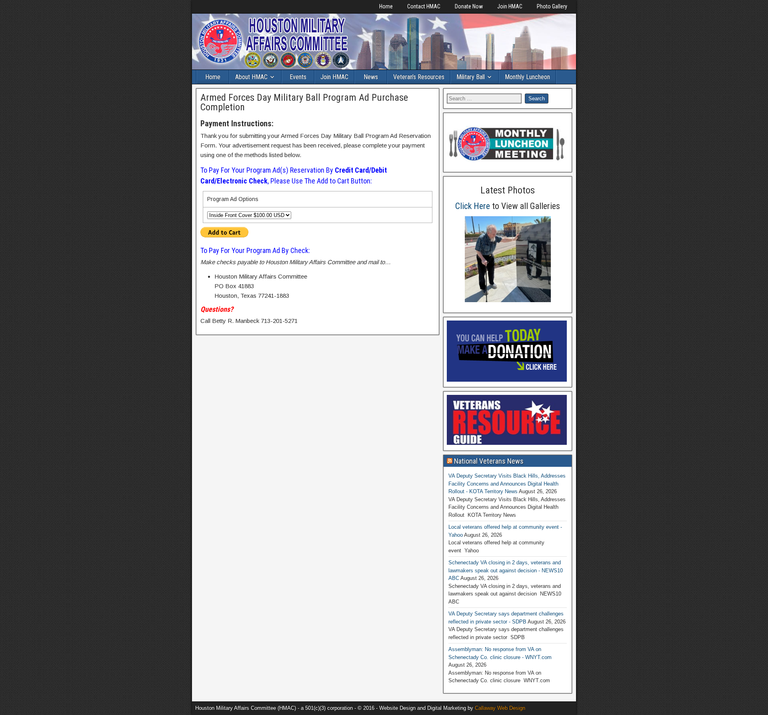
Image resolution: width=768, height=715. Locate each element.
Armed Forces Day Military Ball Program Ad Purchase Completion (304, 102)
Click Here (472, 206)
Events (298, 77)
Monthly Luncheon (527, 77)
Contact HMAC (423, 6)
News (371, 77)
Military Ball (470, 77)
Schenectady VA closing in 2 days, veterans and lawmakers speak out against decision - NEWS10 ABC (505, 570)
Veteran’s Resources (418, 77)
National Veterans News (489, 461)
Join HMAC (509, 6)
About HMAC (251, 77)
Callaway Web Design (500, 708)
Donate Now (469, 6)
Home (386, 6)
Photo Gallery (552, 6)
